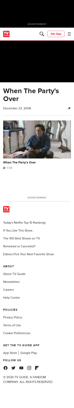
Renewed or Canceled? (19, 246)
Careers (8, 290)
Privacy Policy (12, 317)
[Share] (69, 108)
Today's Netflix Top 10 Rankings (24, 223)
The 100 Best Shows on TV (21, 238)
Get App (56, 34)
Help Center (11, 298)
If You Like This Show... (19, 231)
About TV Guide (14, 274)
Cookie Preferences (16, 333)
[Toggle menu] (69, 34)
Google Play (28, 353)
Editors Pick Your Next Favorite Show (28, 254)
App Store (10, 353)
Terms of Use (12, 325)
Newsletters (11, 282)
